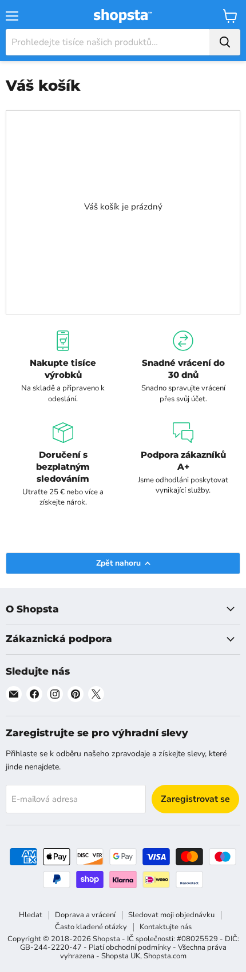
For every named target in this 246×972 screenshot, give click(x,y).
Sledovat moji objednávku (171, 915)
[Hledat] (224, 42)
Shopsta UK (120, 956)
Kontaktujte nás (166, 927)
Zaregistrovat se (195, 799)
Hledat (30, 915)
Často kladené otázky (91, 927)
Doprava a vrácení (85, 915)
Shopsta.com (165, 956)
